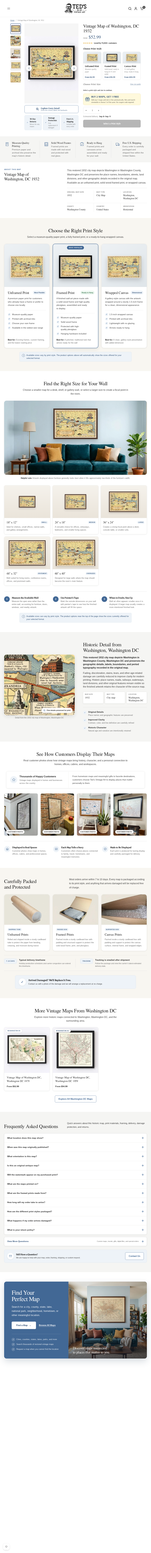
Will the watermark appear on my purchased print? (32, 1175)
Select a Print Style (112, 123)
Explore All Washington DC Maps (76, 1099)
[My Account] (136, 8)
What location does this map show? (25, 1138)
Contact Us (134, 1256)
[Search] (130, 8)
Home (12, 20)
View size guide (135, 84)
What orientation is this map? (22, 1156)
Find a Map (23, 1325)
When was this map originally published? (28, 1147)
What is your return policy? (21, 1230)
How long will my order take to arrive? (26, 1202)
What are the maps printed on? (22, 1184)
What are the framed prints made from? (26, 1193)
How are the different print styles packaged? (29, 1211)
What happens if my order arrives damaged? (29, 1220)
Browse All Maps (47, 1325)
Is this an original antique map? (23, 1165)
